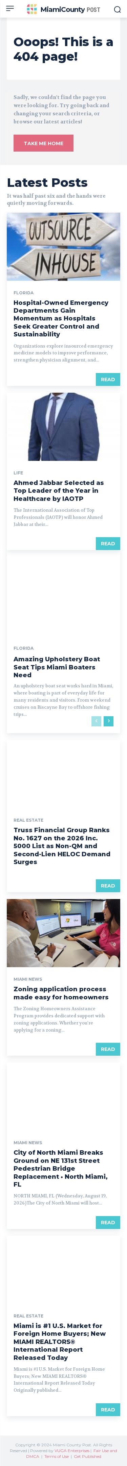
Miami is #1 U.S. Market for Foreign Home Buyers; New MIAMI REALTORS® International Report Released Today (60, 1342)
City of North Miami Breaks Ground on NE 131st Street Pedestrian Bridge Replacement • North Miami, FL (61, 1168)
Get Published (87, 1456)
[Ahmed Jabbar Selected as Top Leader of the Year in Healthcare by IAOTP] (63, 427)
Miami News (28, 979)
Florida (24, 293)
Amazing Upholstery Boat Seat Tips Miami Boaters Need (57, 667)
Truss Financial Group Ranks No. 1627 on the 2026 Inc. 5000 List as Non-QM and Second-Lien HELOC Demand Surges (62, 846)
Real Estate (28, 820)
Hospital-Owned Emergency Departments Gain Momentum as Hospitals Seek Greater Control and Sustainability (61, 318)
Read (108, 379)
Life (18, 473)
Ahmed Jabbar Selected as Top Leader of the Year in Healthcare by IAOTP (59, 491)
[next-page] (108, 721)
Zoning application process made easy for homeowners (61, 993)
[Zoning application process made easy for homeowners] (63, 933)
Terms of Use (56, 1456)
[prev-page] (96, 721)
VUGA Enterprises (72, 1450)
